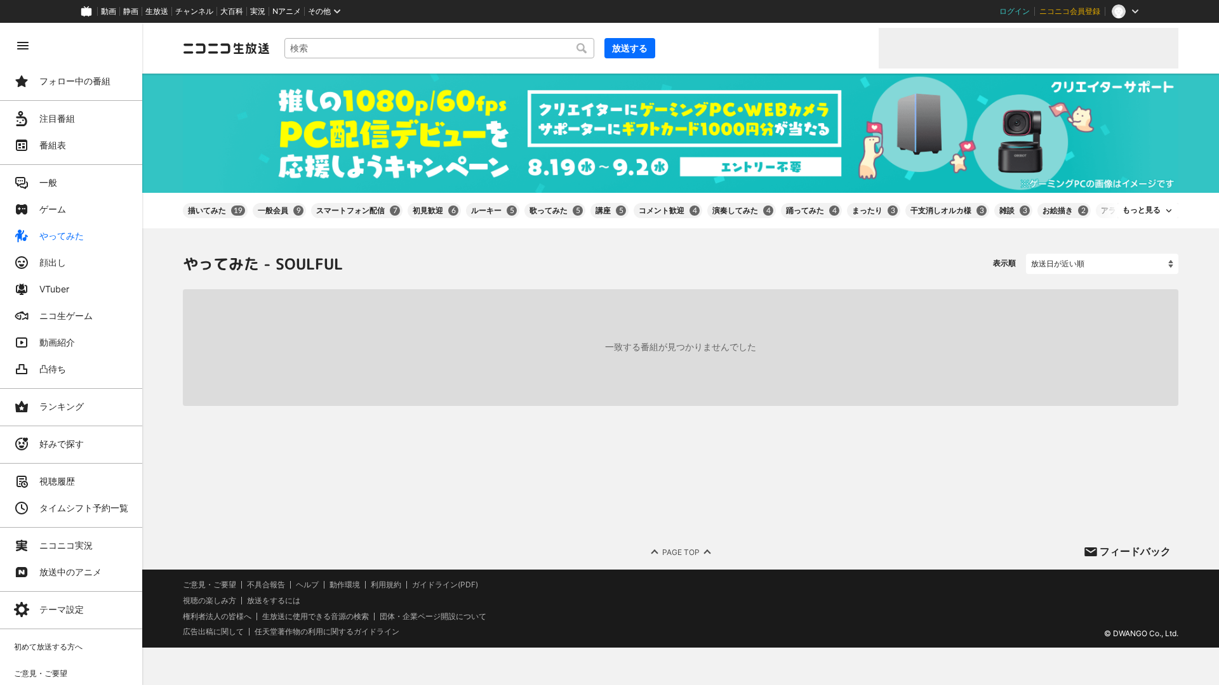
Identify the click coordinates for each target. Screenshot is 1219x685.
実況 (257, 11)
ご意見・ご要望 (209, 584)
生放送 (156, 11)
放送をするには (273, 600)
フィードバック (1135, 551)
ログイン (1014, 11)
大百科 (231, 11)
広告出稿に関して (213, 631)
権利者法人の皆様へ (217, 615)
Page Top (681, 551)
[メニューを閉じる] (23, 45)
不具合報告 (266, 585)
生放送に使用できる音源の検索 (315, 616)
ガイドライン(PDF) (445, 585)
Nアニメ (286, 11)
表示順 (1004, 263)
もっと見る (1141, 210)
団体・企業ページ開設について (433, 616)
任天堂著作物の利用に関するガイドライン (327, 632)
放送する (630, 47)
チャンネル (194, 11)
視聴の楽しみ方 (209, 600)
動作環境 (345, 585)
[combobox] (439, 48)
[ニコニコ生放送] (226, 48)
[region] (71, 354)
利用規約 (386, 585)
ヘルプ (307, 585)
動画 (108, 11)
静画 (130, 11)
